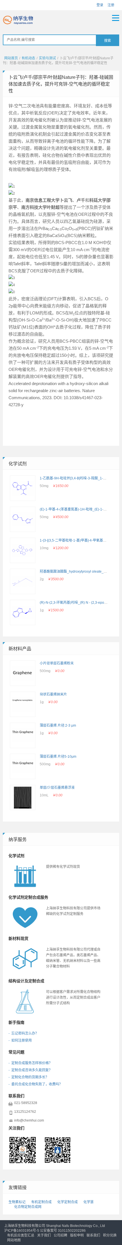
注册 (111, 5)
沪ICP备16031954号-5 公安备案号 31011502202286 (45, 1231)
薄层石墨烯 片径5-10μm (58, 757)
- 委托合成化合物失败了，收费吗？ (35, 1084)
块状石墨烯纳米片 (53, 694)
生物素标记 (17, 1202)
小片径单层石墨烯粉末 (57, 663)
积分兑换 (110, 1235)
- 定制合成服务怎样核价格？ (30, 1063)
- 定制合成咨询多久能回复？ (30, 1070)
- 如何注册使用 (20, 1040)
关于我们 (44, 1235)
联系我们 (93, 1235)
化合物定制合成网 (27, 1207)
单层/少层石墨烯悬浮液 (57, 788)
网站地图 (14, 1240)
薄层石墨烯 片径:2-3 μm (58, 725)
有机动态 (28, 58)
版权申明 (77, 1235)
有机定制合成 (41, 1202)
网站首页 (11, 58)
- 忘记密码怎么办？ (24, 1033)
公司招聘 (60, 1235)
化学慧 (88, 1202)
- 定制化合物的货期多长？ (29, 1077)
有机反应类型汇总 (20, 1235)
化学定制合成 (67, 1202)
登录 (99, 5)
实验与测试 (47, 58)
